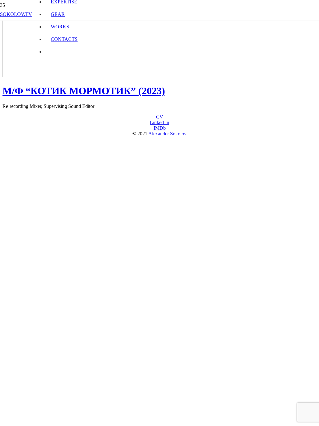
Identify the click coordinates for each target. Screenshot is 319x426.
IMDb (160, 128)
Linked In (159, 122)
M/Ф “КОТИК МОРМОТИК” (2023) (83, 90)
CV (159, 116)
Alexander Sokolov (167, 133)
